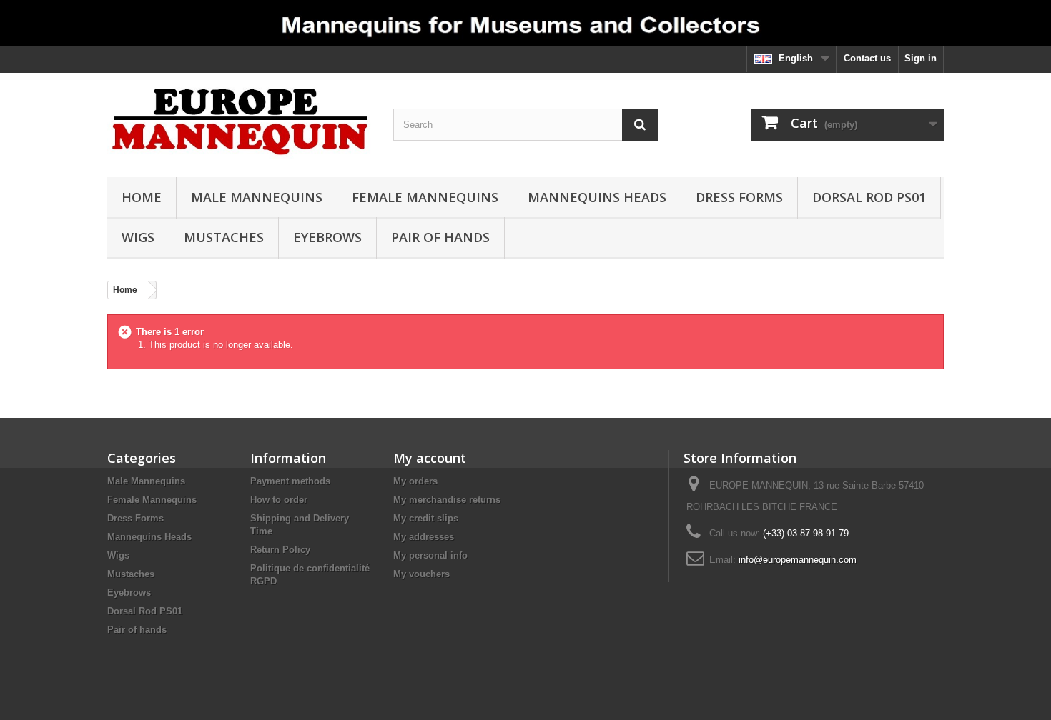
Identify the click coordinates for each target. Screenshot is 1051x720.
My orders (415, 481)
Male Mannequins (256, 197)
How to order (278, 499)
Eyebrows (327, 237)
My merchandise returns (446, 499)
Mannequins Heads (597, 197)
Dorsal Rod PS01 (869, 197)
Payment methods (290, 481)
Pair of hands (440, 237)
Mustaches (224, 237)
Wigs (138, 237)
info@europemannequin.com (798, 559)
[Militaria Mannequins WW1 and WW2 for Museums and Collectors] (525, 23)
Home (142, 197)
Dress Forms (739, 197)
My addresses (423, 536)
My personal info (430, 555)
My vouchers (421, 574)
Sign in (920, 58)
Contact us (867, 58)
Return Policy (280, 549)
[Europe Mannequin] (239, 121)
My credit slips (425, 518)
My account (429, 457)
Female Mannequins (425, 197)
